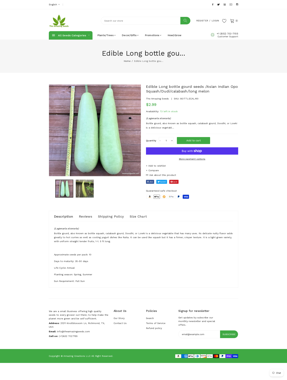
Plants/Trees (105, 35)
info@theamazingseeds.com (73, 331)
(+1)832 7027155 (68, 336)
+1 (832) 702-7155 (227, 33)
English (53, 4)
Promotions (152, 35)
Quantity (151, 140)
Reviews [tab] (85, 216)
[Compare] (192, 170)
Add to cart (193, 140)
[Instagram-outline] (237, 4)
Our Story (119, 318)
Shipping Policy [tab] (111, 216)
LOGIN (215, 20)
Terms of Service (155, 323)
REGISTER (202, 20)
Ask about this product (162, 175)
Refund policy (154, 328)
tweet (162, 182)
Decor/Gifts (129, 35)
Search (150, 318)
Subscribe (229, 334)
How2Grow (174, 35)
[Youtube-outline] (231, 4)
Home (127, 61)
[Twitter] (218, 4)
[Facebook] (212, 4)
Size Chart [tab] (138, 216)
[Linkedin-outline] (225, 4)
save (174, 182)
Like (150, 182)
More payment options (192, 159)
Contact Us (120, 323)
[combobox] (145, 20)
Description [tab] (63, 216)
